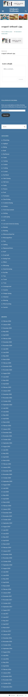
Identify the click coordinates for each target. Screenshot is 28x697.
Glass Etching (6, 199)
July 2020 (5, 488)
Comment (21, 79)
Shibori (5, 262)
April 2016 (6, 666)
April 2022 (6, 418)
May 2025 (6, 331)
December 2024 (7, 342)
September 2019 (7, 523)
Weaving (5, 300)
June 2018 (6, 575)
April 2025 (6, 335)
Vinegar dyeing (7, 293)
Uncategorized (7, 286)
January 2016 (6, 673)
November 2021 (7, 436)
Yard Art (5, 307)
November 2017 (7, 599)
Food (4, 192)
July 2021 (5, 450)
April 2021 (6, 457)
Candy (5, 157)
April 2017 (6, 624)
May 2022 (6, 415)
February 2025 (7, 338)
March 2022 (6, 422)
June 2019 (6, 533)
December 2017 (7, 596)
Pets (4, 241)
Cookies (5, 164)
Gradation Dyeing (8, 203)
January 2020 (6, 509)
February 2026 (7, 321)
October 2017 (7, 603)
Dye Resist (6, 175)
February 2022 (7, 425)
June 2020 (6, 492)
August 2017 (6, 610)
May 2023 (6, 380)
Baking (5, 147)
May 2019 (6, 537)
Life (4, 220)
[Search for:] (14, 126)
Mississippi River (7, 237)
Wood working (7, 304)
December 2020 (7, 471)
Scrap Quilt (6, 255)
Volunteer (6, 297)
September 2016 (7, 648)
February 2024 (7, 363)
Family (5, 185)
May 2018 (6, 579)
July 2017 (5, 613)
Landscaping (6, 216)
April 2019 (6, 540)
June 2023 (6, 377)
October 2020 (7, 478)
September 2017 (7, 606)
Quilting (5, 244)
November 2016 (7, 641)
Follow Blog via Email (9, 100)
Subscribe (5, 115)
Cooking (5, 168)
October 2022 (7, 401)
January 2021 (6, 467)
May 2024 (6, 356)
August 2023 (6, 373)
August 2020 (6, 485)
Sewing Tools (6, 258)
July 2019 (5, 530)
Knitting (5, 213)
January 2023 (6, 391)
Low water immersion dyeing (11, 223)
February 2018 (7, 589)
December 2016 (7, 638)
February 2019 (7, 547)
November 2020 (7, 474)
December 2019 (7, 512)
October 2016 (7, 645)
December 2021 (7, 432)
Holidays (5, 206)
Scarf (4, 251)
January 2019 (6, 551)
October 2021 (7, 439)
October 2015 (7, 683)
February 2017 (7, 631)
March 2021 (6, 460)
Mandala (5, 227)
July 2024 (5, 349)
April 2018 (6, 582)
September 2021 (7, 443)
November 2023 (7, 370)
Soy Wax (5, 272)
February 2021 (7, 464)
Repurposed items (8, 248)
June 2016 (6, 659)
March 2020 (6, 502)
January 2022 (6, 429)
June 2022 (6, 411)
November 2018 (7, 558)
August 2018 (6, 568)
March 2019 (6, 544)
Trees (4, 283)
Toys (4, 276)
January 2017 (6, 634)
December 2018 (7, 554)
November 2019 (7, 516)
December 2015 (7, 676)
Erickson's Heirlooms (14, 10)
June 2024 (6, 352)
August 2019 (6, 526)
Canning (5, 161)
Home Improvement (8, 209)
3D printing (6, 140)
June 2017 (6, 617)
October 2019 (7, 519)
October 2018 (7, 561)
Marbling (5, 230)
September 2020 (7, 481)
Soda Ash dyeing (7, 269)
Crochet (5, 171)
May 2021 (6, 453)
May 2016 (6, 662)
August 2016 (6, 652)
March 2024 (6, 359)
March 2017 (6, 627)
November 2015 (7, 680)
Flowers (5, 189)
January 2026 (6, 324)
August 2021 (6, 446)
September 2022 (7, 404)
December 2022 (7, 394)
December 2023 (7, 366)
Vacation (5, 290)
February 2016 (7, 669)
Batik (4, 150)
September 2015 (7, 687)
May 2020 (6, 495)
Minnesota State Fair (8, 234)
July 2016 (5, 655)
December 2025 (7, 328)
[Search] (24, 11)
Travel (5, 279)
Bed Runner (6, 154)
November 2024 (7, 345)
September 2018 (7, 565)
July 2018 (5, 572)
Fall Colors (6, 182)
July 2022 (5, 408)
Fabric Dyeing (6, 178)
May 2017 (6, 620)
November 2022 (7, 397)
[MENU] (2, 11)
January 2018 (6, 593)
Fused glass (6, 196)
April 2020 (6, 498)
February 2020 (7, 505)
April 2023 (6, 384)
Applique (5, 143)
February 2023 (7, 387)
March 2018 (6, 586)
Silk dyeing (6, 265)
